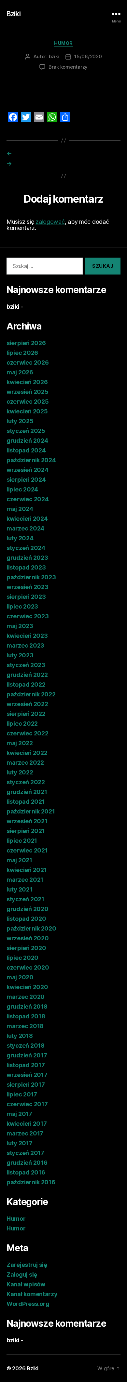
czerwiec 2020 (28, 967)
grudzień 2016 (27, 1162)
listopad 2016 (26, 1172)
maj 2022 (20, 743)
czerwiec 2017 (27, 1104)
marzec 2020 (26, 996)
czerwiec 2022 (28, 733)
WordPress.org (28, 1303)
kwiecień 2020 (27, 987)
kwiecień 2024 (27, 518)
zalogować (50, 221)
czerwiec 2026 (28, 362)
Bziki (14, 13)
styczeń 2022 (26, 782)
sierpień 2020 (26, 948)
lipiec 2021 (22, 840)
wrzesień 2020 (28, 938)
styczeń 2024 (26, 547)
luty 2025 (20, 421)
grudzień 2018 (27, 1006)
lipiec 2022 (22, 723)
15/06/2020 (88, 56)
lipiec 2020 (22, 957)
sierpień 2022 (26, 713)
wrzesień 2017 (27, 1074)
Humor (63, 43)
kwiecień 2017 (27, 1123)
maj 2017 (19, 1113)
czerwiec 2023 (28, 616)
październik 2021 (31, 811)
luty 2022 (20, 772)
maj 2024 (20, 508)
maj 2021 (19, 860)
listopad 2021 (26, 801)
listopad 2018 (26, 1016)
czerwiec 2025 (28, 401)
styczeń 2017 (25, 1152)
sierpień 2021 (26, 830)
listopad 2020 (26, 918)
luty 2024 (20, 538)
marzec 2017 (25, 1133)
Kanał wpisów (26, 1284)
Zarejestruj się (27, 1264)
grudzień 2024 (27, 440)
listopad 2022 (26, 684)
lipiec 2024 (22, 489)
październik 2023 (31, 577)
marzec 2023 (25, 645)
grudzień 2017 (27, 1055)
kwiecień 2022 (27, 752)
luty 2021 (20, 889)
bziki (54, 56)
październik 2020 (31, 928)
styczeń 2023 (26, 665)
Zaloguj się (22, 1274)
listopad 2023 (26, 567)
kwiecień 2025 (27, 411)
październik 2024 (31, 460)
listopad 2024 (26, 450)
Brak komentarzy (68, 67)
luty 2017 (20, 1143)
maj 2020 (20, 977)
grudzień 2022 (27, 674)
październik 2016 (31, 1182)
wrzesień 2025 (28, 391)
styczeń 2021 (25, 899)
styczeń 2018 (26, 1045)
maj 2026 (20, 372)
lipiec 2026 (22, 352)
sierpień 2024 (26, 479)
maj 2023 (20, 626)
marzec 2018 (25, 1026)
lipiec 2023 (22, 606)
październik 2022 (31, 694)
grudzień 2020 (28, 909)
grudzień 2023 (27, 557)
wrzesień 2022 (27, 704)
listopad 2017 (26, 1065)
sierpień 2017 (26, 1084)
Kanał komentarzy (32, 1294)
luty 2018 (20, 1035)
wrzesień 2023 (28, 587)
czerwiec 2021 (27, 850)
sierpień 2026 (26, 343)
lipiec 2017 (22, 1094)
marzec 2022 (25, 762)
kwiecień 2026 (27, 382)
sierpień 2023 (26, 596)
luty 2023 (20, 655)
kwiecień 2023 (27, 635)
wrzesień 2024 (28, 469)
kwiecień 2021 (27, 869)
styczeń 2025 (26, 430)
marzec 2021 (25, 879)
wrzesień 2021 (27, 821)
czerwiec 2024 (28, 499)
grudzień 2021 (27, 791)
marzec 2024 (25, 528)
